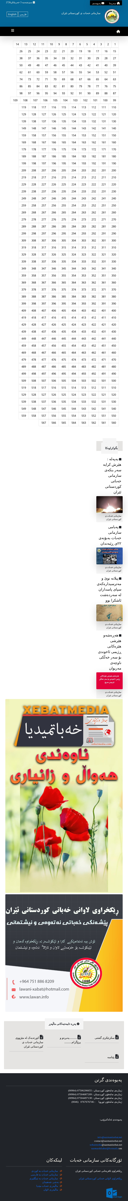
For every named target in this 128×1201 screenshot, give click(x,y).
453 (84, 345)
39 (114, 65)
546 (54, 409)
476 (54, 359)
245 (64, 198)
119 (24, 107)
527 (44, 394)
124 (74, 114)
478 (34, 359)
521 (104, 394)
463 (84, 352)
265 (64, 212)
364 (74, 282)
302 (94, 240)
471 (104, 359)
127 (44, 114)
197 (44, 163)
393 (84, 303)
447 (44, 338)
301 (104, 240)
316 (54, 247)
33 (63, 58)
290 (114, 233)
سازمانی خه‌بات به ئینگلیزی (44, 1178)
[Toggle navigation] (12, 31)
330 (114, 261)
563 (84, 423)
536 (54, 402)
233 (84, 191)
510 (114, 387)
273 (84, 219)
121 (104, 114)
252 (94, 205)
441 (104, 338)
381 (104, 296)
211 (104, 177)
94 (55, 93)
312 (94, 247)
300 (114, 240)
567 (44, 423)
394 (74, 303)
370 (114, 289)
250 (114, 205)
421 (104, 324)
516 (54, 387)
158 (34, 135)
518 (34, 387)
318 (34, 247)
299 (24, 233)
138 (34, 121)
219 (24, 177)
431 (104, 331)
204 (74, 170)
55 (80, 72)
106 (45, 100)
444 (74, 338)
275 (64, 219)
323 (84, 254)
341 (104, 268)
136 (54, 121)
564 (74, 423)
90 (89, 93)
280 (114, 226)
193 (84, 163)
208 (34, 170)
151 (104, 135)
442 (94, 338)
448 (34, 338)
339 (24, 261)
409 (24, 310)
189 (24, 156)
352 (94, 275)
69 (63, 79)
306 (54, 240)
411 (104, 317)
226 (54, 184)
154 (74, 135)
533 (84, 402)
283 (84, 226)
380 (114, 296)
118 (34, 107)
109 (15, 100)
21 (63, 51)
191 (104, 163)
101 (95, 100)
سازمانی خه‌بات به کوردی (44, 1171)
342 (94, 268)
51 (114, 72)
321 (104, 254)
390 (114, 303)
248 (34, 198)
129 (24, 114)
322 (94, 254)
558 (34, 416)
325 (64, 254)
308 (34, 240)
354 (74, 275)
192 (94, 163)
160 (114, 142)
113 (84, 107)
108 (25, 100)
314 (74, 247)
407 (44, 310)
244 (74, 198)
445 (64, 338)
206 (54, 170)
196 (54, 163)
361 (104, 282)
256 (54, 205)
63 (114, 79)
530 (114, 402)
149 (24, 128)
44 (72, 65)
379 (24, 289)
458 (34, 345)
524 (74, 394)
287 (44, 226)
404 (74, 310)
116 (54, 107)
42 (89, 65)
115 (64, 107)
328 (34, 254)
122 (94, 114)
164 (74, 142)
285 (64, 226)
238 (34, 191)
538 (34, 402)
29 (97, 58)
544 (74, 409)
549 (24, 409)
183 (84, 156)
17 (97, 51)
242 (94, 198)
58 (55, 72)
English (12, 14)
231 (104, 191)
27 (114, 58)
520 (114, 394)
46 (55, 65)
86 (21, 86)
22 (55, 51)
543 (84, 409)
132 (94, 121)
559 (24, 416)
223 (84, 184)
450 (114, 345)
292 (94, 233)
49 (29, 65)
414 (74, 317)
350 (114, 275)
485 (64, 366)
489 (24, 366)
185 (64, 156)
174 (74, 149)
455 (64, 345)
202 (94, 170)
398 (34, 303)
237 (44, 191)
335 (64, 261)
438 (34, 331)
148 (34, 128)
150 (114, 135)
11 (42, 44)
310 (114, 247)
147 (44, 128)
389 (24, 296)
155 (64, 135)
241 (104, 198)
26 (21, 51)
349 (24, 268)
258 (34, 205)
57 (63, 72)
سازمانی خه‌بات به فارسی (44, 1174)
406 (54, 310)
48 (38, 65)
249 (24, 198)
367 (44, 282)
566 (54, 423)
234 (74, 191)
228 (34, 184)
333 (84, 261)
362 (94, 282)
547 (44, 409)
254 (74, 205)
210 (114, 177)
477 (44, 359)
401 (104, 310)
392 (94, 303)
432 (94, 331)
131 (104, 121)
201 (104, 170)
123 (84, 114)
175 (64, 149)
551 (104, 416)
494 (74, 373)
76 (106, 86)
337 (44, 261)
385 (64, 296)
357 (44, 275)
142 (94, 128)
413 (84, 317)
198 (34, 163)
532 (94, 402)
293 (84, 233)
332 (94, 261)
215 (64, 177)
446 (54, 338)
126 (54, 114)
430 (114, 331)
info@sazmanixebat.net (110, 1137)
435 (64, 331)
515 (64, 387)
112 (94, 107)
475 (64, 359)
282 (94, 226)
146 (54, 128)
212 (94, 177)
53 (97, 72)
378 (34, 289)
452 (94, 345)
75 (114, 86)
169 (24, 142)
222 (94, 184)
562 (94, 423)
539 (24, 402)
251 (104, 205)
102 (85, 100)
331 (104, 261)
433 (84, 331)
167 (44, 142)
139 (24, 121)
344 (74, 268)
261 (104, 212)
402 (94, 310)
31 (80, 58)
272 (94, 219)
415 (64, 317)
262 (94, 212)
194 (74, 163)
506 (54, 380)
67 (80, 79)
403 (84, 310)
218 (34, 177)
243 (84, 198)
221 (104, 184)
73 (29, 79)
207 (44, 170)
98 (21, 93)
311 (104, 247)
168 (34, 142)
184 (74, 156)
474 (74, 359)
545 (64, 409)
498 (34, 373)
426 (54, 324)
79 (80, 86)
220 (114, 184)
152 (94, 135)
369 (24, 282)
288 (34, 226)
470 (114, 359)
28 (106, 58)
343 (84, 268)
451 (104, 345)
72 (38, 79)
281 (104, 226)
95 (46, 93)
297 (44, 233)
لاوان (46, 1189)
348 (34, 268)
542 (94, 409)
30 (89, 58)
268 (34, 212)
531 (104, 402)
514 (74, 387)
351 (104, 275)
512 (94, 387)
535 (64, 402)
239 (24, 191)
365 (64, 282)
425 (64, 324)
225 (64, 184)
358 (34, 275)
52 (106, 72)
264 (74, 212)
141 (104, 128)
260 (114, 212)
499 (24, 373)
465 (64, 352)
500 (114, 380)
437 (44, 331)
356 (54, 275)
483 (84, 366)
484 (74, 366)
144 (74, 128)
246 (54, 198)
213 (84, 177)
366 (54, 282)
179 (24, 149)
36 (38, 58)
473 (84, 359)
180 (114, 156)
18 (89, 51)
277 (44, 219)
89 (97, 93)
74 (21, 79)
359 (24, 275)
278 (34, 219)
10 (51, 44)
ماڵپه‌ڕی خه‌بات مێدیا (47, 1186)
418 (34, 317)
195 (64, 163)
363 (84, 282)
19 (80, 51)
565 (64, 423)
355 (64, 275)
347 (44, 268)
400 (114, 310)
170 (114, 149)
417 (44, 317)
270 (114, 219)
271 (104, 219)
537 (44, 402)
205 (64, 170)
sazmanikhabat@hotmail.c (105, 1148)
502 (94, 380)
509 (24, 380)
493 (84, 373)
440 (114, 338)
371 (104, 289)
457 (44, 345)
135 (64, 121)
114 (74, 107)
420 (114, 324)
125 (64, 114)
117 (44, 107)
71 (46, 79)
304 (74, 240)
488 (34, 366)
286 (54, 226)
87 (114, 93)
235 (64, 191)
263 (84, 212)
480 (114, 366)
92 (72, 93)
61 (29, 72)
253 (84, 205)
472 (94, 359)
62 (21, 72)
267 (44, 212)
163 (84, 142)
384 (74, 296)
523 (84, 394)
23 (46, 51)
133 (84, 121)
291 (104, 233)
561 (104, 423)
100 (105, 100)
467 (44, 352)
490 (114, 373)
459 (24, 345)
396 (54, 303)
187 (44, 156)
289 (24, 226)
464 (74, 352)
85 (29, 86)
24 (38, 51)
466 (54, 352)
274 (74, 219)
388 (34, 296)
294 (74, 233)
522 (94, 394)
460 (114, 352)
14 (17, 44)
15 (114, 51)
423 (84, 324)
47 (46, 65)
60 (38, 72)
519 (24, 387)
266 (54, 212)
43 (80, 65)
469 (24, 352)
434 (74, 331)
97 (29, 93)
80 (72, 86)
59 (46, 72)
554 (74, 416)
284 (74, 226)
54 (89, 72)
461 (104, 352)
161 (104, 142)
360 (114, 282)
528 (34, 394)
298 (34, 233)
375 (64, 289)
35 (46, 58)
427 (44, 324)
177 (44, 149)
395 (64, 303)
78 (89, 86)
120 (114, 114)
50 (21, 65)
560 (114, 423)
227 (44, 184)
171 (104, 149)
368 (34, 282)
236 (54, 191)
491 (104, 373)
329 (24, 254)
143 (84, 128)
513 (84, 387)
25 (29, 51)
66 (89, 79)
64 (106, 79)
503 (84, 380)
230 (114, 191)
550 (114, 416)
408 (34, 310)
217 (44, 177)
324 (74, 254)
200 (114, 170)
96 (38, 93)
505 (64, 380)
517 (44, 387)
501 (104, 380)
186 (54, 156)
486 (54, 366)
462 (94, 352)
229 (24, 184)
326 (54, 254)
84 (38, 86)
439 (24, 331)
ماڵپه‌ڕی (53, 1189)
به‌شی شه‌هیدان (50, 1182)
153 (84, 135)
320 (114, 254)
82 (55, 86)
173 (84, 149)
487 (44, 366)
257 (44, 205)
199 (24, 163)
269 (24, 212)
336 (54, 261)
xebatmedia (96, 1144)
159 (24, 135)
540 (114, 409)
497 (44, 373)
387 (44, 296)
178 (34, 149)
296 (54, 233)
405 (64, 310)
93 (63, 93)
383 (84, 296)
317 (44, 247)
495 (64, 373)
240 (114, 198)
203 (84, 170)
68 (72, 79)
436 (54, 331)
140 (114, 128)
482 (94, 366)
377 (44, 289)
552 (94, 416)
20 (72, 51)
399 (24, 303)
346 (54, 268)
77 (97, 86)
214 (74, 177)
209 (24, 170)
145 (64, 128)
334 (74, 261)
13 (25, 44)
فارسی (23, 14)
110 (114, 107)
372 (94, 289)
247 (44, 198)
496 (54, 373)
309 (24, 240)
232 (94, 191)
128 (34, 114)
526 (54, 394)
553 (84, 416)
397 (44, 303)
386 (54, 296)
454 (74, 345)
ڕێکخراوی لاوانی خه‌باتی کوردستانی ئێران (100, 1178)
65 (97, 79)
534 (74, 402)
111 (104, 107)
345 (64, 268)
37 (29, 58)
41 (97, 65)
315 (64, 247)
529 (24, 394)
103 (75, 100)
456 (54, 345)
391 (104, 303)
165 (64, 142)
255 (64, 205)
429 (24, 324)
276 (54, 219)
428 (34, 324)
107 (35, 100)
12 (34, 44)
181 (104, 156)
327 (44, 254)
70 (55, 79)
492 (94, 373)
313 (84, 247)
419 (24, 317)
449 (24, 338)
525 (64, 394)
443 (84, 338)
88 (106, 93)
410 (114, 317)
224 (74, 184)
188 (34, 156)
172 (94, 149)
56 (72, 72)
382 (94, 296)
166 (54, 142)
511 (104, 387)
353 (84, 275)
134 (74, 121)
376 (54, 289)
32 (72, 58)
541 (104, 409)
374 (74, 289)
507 (44, 380)
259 (24, 205)
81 (63, 86)
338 (34, 261)
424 (74, 324)
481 (104, 366)
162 (94, 142)
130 (114, 121)
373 (84, 289)
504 (74, 380)
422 (94, 324)
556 (54, 416)
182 (94, 156)
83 (46, 86)
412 (94, 317)
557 (44, 416)
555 (64, 416)
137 (44, 121)
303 (84, 240)
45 (63, 65)
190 (114, 163)
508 (34, 380)
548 (34, 409)
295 (64, 233)
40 (106, 65)
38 (21, 58)
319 (24, 247)
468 (34, 352)
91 (80, 93)
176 (54, 149)
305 (64, 240)
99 (114, 100)
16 (106, 51)
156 (54, 135)
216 (54, 177)
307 (44, 240)
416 (54, 317)
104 (65, 100)
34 (55, 58)
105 (55, 100)
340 (114, 268)
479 (24, 359)
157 (44, 135)
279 (24, 219)
